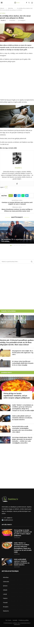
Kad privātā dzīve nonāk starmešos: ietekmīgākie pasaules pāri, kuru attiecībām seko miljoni (22, 429)
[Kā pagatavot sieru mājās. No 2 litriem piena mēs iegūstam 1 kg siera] (5, 353)
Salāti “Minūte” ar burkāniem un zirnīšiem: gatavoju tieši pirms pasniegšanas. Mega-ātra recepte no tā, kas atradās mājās (23, 407)
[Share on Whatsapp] (22, 195)
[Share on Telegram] (27, 195)
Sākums (2, 8)
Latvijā (5, 594)
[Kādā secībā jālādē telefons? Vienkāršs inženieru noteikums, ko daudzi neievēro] (5, 418)
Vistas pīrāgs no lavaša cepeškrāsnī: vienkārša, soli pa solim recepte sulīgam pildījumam (16, 395)
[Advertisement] (17, 81)
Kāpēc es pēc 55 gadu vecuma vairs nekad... (16, 241)
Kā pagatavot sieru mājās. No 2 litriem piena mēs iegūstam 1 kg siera (22, 352)
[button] (1, 233)
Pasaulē (5, 602)
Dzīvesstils (6, 581)
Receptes (5, 607)
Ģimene (5, 586)
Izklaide (5, 590)
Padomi (5, 598)
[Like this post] (11, 195)
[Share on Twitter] (19, 195)
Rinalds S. (3, 20)
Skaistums (6, 611)
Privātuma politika (23, 620)
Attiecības (10, 8)
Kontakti (15, 620)
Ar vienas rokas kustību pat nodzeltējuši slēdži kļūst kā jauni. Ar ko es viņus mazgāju (23, 363)
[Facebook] (26, 2)
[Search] (29, 2)
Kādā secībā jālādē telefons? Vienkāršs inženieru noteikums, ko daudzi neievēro (22, 417)
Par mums (8, 620)
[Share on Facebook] (15, 195)
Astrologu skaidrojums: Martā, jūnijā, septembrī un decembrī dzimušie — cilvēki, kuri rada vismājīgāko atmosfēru (22, 440)
